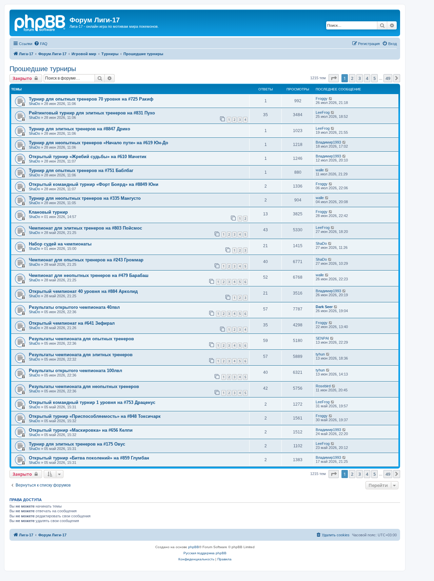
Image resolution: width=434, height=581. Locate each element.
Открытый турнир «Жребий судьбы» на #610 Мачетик (87, 156)
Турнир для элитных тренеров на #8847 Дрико (79, 128)
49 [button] (388, 78)
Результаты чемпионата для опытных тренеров (81, 338)
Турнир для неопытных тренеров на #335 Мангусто (85, 198)
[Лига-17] (40, 22)
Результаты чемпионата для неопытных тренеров (84, 386)
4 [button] (367, 78)
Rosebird (323, 386)
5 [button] (374, 78)
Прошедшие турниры (42, 68)
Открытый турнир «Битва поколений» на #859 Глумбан (89, 457)
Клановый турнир (48, 212)
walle (320, 170)
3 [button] (359, 78)
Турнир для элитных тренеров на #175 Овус (77, 444)
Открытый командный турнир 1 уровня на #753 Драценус (92, 402)
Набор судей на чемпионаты (60, 243)
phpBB (193, 547)
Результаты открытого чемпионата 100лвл (75, 370)
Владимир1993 (328, 142)
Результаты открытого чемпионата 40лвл (74, 307)
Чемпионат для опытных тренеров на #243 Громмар (86, 259)
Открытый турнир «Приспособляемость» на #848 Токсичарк (95, 416)
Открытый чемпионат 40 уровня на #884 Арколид (83, 291)
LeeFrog (323, 112)
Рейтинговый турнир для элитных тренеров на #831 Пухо (92, 112)
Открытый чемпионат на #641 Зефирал (72, 323)
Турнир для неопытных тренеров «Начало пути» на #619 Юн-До (98, 142)
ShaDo (34, 104)
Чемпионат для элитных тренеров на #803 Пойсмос (85, 228)
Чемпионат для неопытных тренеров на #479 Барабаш (89, 275)
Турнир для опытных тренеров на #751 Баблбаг (81, 170)
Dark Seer (324, 307)
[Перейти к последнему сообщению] (331, 98)
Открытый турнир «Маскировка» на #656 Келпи (81, 430)
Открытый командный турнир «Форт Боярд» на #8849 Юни (93, 184)
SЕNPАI (322, 338)
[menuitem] (40, 44)
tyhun (320, 354)
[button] (334, 78)
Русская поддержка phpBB (204, 553)
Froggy (322, 98)
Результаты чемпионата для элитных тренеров (81, 354)
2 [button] (352, 78)
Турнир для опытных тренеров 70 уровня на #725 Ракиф (91, 99)
